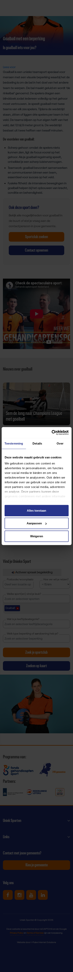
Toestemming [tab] (13, 443)
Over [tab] (60, 443)
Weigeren (36, 536)
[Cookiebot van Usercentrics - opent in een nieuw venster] (52, 432)
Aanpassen (34, 523)
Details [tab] (37, 443)
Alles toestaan (36, 510)
